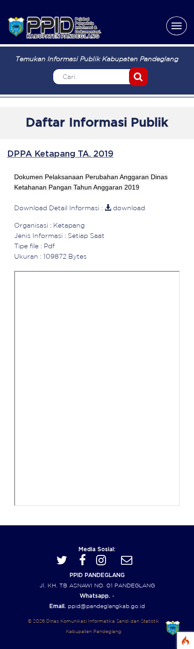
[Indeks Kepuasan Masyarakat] (173, 628)
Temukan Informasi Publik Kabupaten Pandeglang (97, 59)
